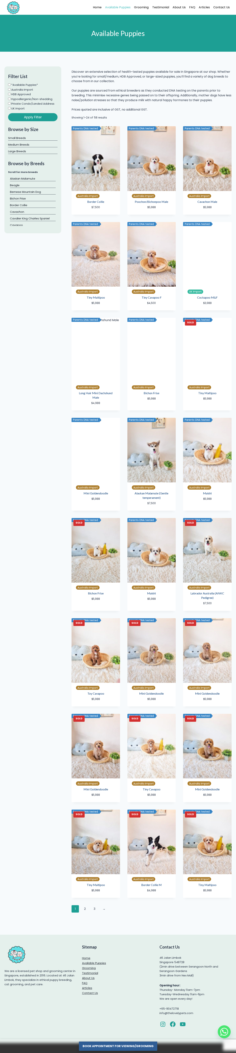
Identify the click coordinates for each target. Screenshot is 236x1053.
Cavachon (17, 212)
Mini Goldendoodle (96, 493)
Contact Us (221, 7)
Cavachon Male (207, 201)
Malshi (207, 493)
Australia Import (22, 90)
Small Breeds (17, 138)
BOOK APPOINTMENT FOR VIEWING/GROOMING (118, 1046)
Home (97, 7)
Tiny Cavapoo (151, 789)
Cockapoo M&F (207, 297)
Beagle (15, 185)
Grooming (141, 7)
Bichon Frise (151, 393)
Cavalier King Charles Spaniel (30, 218)
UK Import (18, 108)
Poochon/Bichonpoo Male (151, 201)
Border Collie (95, 201)
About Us (179, 7)
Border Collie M (151, 885)
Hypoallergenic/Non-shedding (31, 99)
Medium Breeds (18, 145)
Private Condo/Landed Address (32, 104)
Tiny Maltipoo (96, 297)
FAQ (192, 7)
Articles (204, 7)
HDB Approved (21, 94)
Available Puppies (118, 7)
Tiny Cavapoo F (152, 297)
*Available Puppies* (24, 85)
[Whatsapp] (224, 1031)
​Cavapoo (16, 225)
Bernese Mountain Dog (25, 192)
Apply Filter (33, 117)
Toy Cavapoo (95, 693)
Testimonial (160, 7)
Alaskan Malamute (22, 178)
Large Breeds (17, 151)
